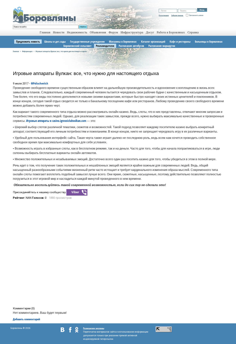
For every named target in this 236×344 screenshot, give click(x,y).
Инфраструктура (132, 32)
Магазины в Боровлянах (123, 41)
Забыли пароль (177, 15)
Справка (193, 32)
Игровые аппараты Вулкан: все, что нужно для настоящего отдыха (61, 51)
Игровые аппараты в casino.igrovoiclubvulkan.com (56, 121)
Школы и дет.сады (55, 41)
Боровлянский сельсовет (77, 46)
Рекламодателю (105, 46)
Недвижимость (77, 32)
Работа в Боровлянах (171, 32)
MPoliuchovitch (39, 83)
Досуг (150, 32)
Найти (83, 27)
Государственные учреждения (87, 41)
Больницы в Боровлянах (209, 41)
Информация (27, 51)
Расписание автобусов (131, 46)
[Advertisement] (119, 253)
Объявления (98, 32)
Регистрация (164, 15)
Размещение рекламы (93, 328)
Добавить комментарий (26, 319)
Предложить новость (28, 41)
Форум (113, 32)
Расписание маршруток (161, 46)
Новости (58, 32)
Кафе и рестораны (180, 41)
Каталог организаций (153, 41)
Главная (16, 51)
